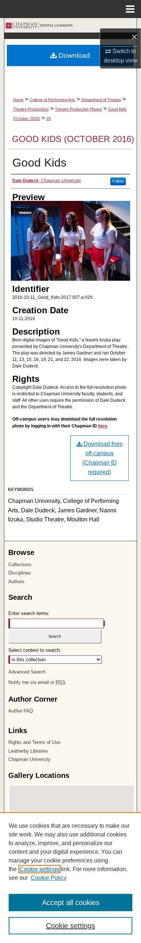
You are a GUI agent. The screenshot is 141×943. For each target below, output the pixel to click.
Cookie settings (39, 869)
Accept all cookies (70, 903)
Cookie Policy (49, 878)
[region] (70, 877)
